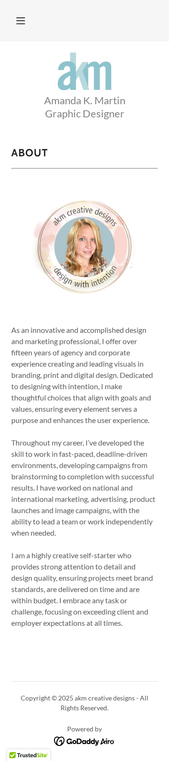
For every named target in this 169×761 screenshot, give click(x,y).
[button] (20, 20)
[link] (84, 71)
